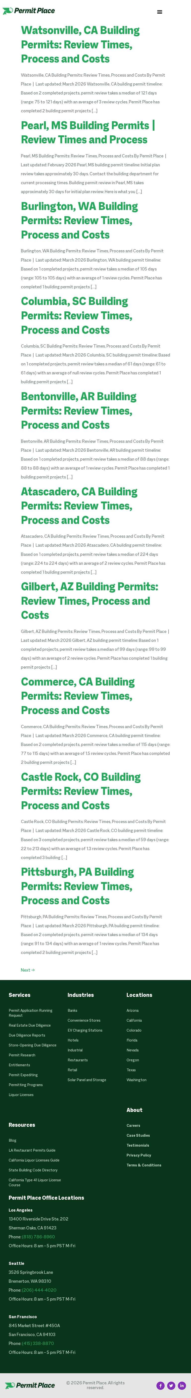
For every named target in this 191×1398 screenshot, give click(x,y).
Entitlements (19, 1065)
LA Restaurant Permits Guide (32, 1151)
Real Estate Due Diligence (30, 1026)
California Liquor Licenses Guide (34, 1160)
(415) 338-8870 (38, 1343)
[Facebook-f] (160, 1386)
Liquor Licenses (21, 1095)
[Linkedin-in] (182, 1386)
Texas (131, 1070)
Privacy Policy (139, 1156)
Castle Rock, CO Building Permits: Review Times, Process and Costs (81, 792)
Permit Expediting (23, 1075)
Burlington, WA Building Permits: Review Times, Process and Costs (79, 221)
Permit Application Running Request (30, 1013)
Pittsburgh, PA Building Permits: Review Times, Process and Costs (77, 887)
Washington (136, 1080)
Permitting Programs (26, 1085)
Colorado (134, 1031)
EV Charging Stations (85, 1031)
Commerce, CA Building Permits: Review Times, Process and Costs (78, 697)
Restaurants (78, 1060)
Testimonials (138, 1146)
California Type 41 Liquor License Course (35, 1182)
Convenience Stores (84, 1021)
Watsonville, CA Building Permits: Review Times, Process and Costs (80, 45)
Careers (133, 1126)
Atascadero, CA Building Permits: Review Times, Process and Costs (79, 507)
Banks (72, 1011)
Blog (12, 1141)
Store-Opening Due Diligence (32, 1045)
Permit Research (22, 1055)
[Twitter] (171, 1386)
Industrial (75, 1050)
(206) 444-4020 (39, 1290)
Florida (132, 1040)
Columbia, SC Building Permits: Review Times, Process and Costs (76, 316)
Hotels (73, 1040)
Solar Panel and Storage (87, 1080)
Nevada (133, 1050)
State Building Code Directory (33, 1170)
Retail (72, 1070)
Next (28, 970)
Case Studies (138, 1136)
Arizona (133, 1011)
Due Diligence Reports (27, 1036)
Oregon (133, 1060)
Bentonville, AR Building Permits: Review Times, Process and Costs (79, 411)
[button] (160, 11)
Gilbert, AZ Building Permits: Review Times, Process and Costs (89, 602)
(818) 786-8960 (38, 1237)
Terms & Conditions (144, 1165)
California (134, 1021)
